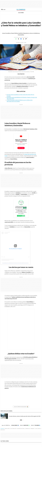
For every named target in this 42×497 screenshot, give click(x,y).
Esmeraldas (27, 428)
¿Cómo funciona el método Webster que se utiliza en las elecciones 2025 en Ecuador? (19, 101)
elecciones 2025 (13, 428)
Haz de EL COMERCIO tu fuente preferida (20, 406)
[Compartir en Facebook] (21, 39)
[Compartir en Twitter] (18, 39)
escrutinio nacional (21, 428)
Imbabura (32, 428)
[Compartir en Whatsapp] (16, 39)
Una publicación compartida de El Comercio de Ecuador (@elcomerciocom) (15, 262)
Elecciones (21, 12)
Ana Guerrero (21, 74)
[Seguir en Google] (23, 39)
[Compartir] (26, 39)
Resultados (3, 429)
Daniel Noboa (7, 428)
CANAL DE (24, 425)
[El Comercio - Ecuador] (21, 9)
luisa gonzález (38, 428)
